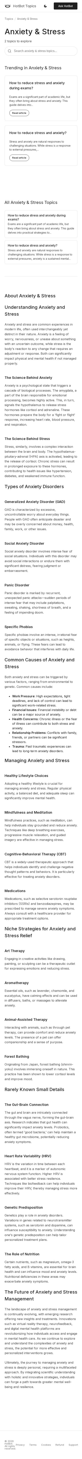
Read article (19, 112)
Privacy (20, 1444)
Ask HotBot (65, 6)
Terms (33, 1444)
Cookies (46, 1444)
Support (73, 1444)
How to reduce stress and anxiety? (38, 133)
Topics (9, 18)
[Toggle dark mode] (45, 6)
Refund (59, 1444)
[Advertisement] (41, 179)
